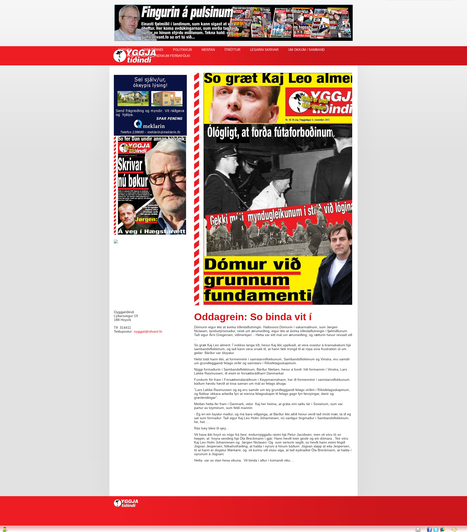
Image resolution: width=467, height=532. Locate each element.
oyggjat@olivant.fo (148, 331)
